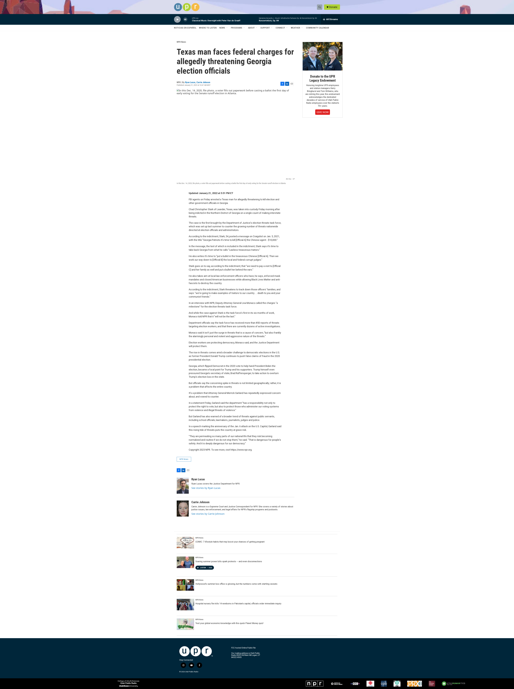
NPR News (181, 42)
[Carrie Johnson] (183, 508)
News (222, 28)
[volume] (185, 19)
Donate (333, 7)
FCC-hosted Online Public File (243, 648)
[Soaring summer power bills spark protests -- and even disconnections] (185, 562)
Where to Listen (208, 28)
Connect (280, 28)
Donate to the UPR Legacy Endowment (322, 78)
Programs (236, 28)
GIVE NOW (323, 112)
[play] (177, 19)
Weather (295, 28)
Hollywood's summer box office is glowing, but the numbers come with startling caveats (236, 584)
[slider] (189, 19)
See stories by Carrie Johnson (207, 513)
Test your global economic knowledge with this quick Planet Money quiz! (229, 623)
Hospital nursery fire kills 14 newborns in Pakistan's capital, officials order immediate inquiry (238, 603)
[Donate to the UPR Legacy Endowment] (323, 56)
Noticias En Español (185, 28)
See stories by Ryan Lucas (205, 488)
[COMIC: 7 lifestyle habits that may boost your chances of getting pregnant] (185, 542)
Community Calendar (317, 28)
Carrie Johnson (203, 82)
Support (265, 28)
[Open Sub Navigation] (227, 28)
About (251, 28)
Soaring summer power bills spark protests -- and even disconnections (228, 561)
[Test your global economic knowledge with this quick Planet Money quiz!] (185, 624)
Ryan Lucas (190, 82)
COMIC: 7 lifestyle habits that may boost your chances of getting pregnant (229, 541)
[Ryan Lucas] (183, 486)
